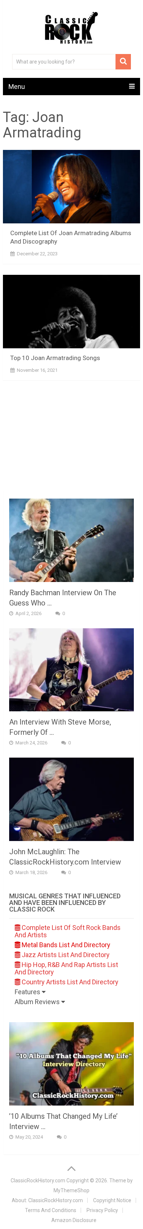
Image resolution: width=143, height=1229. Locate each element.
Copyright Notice (112, 1200)
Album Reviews (38, 1002)
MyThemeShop (71, 1190)
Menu (16, 86)
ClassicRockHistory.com (38, 1180)
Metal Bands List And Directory (65, 945)
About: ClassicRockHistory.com (47, 1200)
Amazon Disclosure (73, 1220)
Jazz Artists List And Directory (65, 955)
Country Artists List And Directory (69, 982)
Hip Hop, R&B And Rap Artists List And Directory (66, 968)
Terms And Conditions (50, 1210)
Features (28, 992)
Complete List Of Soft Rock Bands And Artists (68, 931)
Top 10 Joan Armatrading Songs (55, 358)
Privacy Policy (102, 1210)
